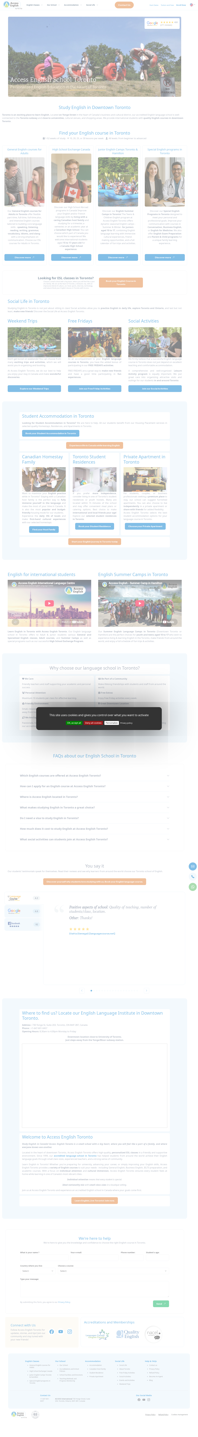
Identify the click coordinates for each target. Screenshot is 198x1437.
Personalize (112, 722)
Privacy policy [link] (126, 723)
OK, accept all (74, 722)
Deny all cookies (93, 722)
